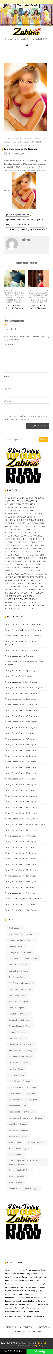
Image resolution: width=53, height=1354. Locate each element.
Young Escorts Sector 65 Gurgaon (20, 756)
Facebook (10, 1327)
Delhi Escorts (21, 574)
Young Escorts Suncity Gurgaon (19, 656)
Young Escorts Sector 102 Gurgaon (21, 722)
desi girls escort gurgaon (20, 989)
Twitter (27, 1327)
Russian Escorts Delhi (17, 542)
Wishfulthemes (38, 1346)
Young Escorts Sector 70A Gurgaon (21, 739)
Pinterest (20, 1331)
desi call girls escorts (18, 965)
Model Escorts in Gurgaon (19, 596)
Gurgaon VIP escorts (13, 138)
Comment (9, 344)
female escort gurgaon (19, 1014)
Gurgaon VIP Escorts (17, 1032)
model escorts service (18, 1136)
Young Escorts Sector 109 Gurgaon (21, 710)
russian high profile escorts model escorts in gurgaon (23, 1162)
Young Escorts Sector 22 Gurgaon (20, 876)
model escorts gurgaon (18, 1130)
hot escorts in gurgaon (18, 1063)
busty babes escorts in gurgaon (22, 934)
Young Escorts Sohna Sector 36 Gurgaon (24, 687)
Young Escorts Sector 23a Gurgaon (21, 870)
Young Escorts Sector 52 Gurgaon (20, 784)
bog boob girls (15, 928)
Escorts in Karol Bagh (30, 507)
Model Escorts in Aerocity (32, 561)
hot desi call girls (34, 219)
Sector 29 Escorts (24, 577)
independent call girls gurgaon (22, 1093)
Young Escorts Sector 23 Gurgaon (20, 881)
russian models (15, 1182)
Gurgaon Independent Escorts (21, 602)
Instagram (44, 1327)
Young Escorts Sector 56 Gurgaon (20, 762)
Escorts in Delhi (14, 498)
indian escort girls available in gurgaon (25, 1118)
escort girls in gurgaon (18, 1002)
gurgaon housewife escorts (20, 1026)
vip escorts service (37, 229)
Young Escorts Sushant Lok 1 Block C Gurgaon (22, 643)
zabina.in (12, 1346)
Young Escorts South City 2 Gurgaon (22, 670)
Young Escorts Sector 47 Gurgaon (20, 801)
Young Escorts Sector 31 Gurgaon (20, 847)
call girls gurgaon (16, 946)
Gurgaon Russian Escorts (19, 605)
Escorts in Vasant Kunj (17, 511)
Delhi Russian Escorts (26, 545)
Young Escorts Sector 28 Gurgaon (21, 858)
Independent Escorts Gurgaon (21, 599)
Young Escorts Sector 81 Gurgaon (20, 733)
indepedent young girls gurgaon (22, 1087)
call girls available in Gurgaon (21, 940)
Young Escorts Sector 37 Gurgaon (20, 836)
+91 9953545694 (14, 1351)
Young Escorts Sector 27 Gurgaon (20, 853)
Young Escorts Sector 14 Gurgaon (20, 887)
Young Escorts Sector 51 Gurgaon (20, 790)
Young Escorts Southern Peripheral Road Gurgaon (24, 663)
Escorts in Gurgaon (15, 517)
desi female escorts (17, 977)
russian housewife (17, 1176)
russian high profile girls (19, 1170)
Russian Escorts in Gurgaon (20, 590)
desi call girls (31, 959)
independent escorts (17, 1106)
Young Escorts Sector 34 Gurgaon (21, 830)
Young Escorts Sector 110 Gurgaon (21, 705)
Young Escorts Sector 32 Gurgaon (20, 841)
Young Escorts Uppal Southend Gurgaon (24, 624)
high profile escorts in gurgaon (22, 1050)
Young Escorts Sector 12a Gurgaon (21, 904)
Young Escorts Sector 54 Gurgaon (21, 779)
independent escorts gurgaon (21, 1112)
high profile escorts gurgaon (21, 1044)
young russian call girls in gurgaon (24, 1188)
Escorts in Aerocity (33, 498)
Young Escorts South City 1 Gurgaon (21, 682)
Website (7, 401)
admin (10, 154)
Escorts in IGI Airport (32, 514)
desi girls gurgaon (17, 995)
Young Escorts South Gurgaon (19, 676)
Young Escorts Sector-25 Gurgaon (21, 693)
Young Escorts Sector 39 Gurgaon (21, 807)
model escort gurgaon (18, 1124)
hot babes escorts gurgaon (20, 1057)
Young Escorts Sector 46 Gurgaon (21, 813)
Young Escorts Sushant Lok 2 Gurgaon (23, 635)
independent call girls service (17, 224)
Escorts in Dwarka (15, 501)
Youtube (36, 1331)
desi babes (13, 959)
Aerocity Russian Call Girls (20, 564)
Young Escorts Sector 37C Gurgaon (21, 819)
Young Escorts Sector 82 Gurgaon (21, 727)
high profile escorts (14, 219)
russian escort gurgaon (19, 1148)
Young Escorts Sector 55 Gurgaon (20, 773)
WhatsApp (40, 1351)
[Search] (27, 44)
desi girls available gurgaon (21, 983)
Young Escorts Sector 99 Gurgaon (21, 716)
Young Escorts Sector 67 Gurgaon (20, 750)
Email (7, 388)
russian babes (15, 1142)
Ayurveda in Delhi (21, 567)
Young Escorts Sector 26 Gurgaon (20, 864)
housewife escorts (16, 1075)
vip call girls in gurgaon (15, 229)
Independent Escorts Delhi (29, 539)
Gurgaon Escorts (24, 580)
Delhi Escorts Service (26, 536)
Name (7, 376)
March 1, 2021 (20, 154)
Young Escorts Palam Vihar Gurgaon (22, 910)
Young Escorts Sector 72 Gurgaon (20, 744)
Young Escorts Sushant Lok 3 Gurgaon (23, 630)
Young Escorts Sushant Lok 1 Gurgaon (22, 650)
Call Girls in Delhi (24, 552)
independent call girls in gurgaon (23, 1100)
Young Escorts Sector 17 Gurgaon (20, 893)
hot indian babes (16, 1069)
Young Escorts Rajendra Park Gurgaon (23, 898)
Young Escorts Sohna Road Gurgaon (22, 699)
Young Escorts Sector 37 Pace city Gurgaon (25, 824)
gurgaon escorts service (19, 1020)
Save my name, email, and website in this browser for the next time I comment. (26, 417)
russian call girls (35, 1142)
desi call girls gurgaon (18, 971)
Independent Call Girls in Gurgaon (20, 145)
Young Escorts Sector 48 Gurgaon (21, 796)
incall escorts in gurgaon (19, 1081)
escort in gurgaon (16, 1008)
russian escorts (15, 1155)
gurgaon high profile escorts (17, 215)
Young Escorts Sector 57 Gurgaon (20, 767)
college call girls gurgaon (20, 952)
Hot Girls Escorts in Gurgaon (28, 142)
